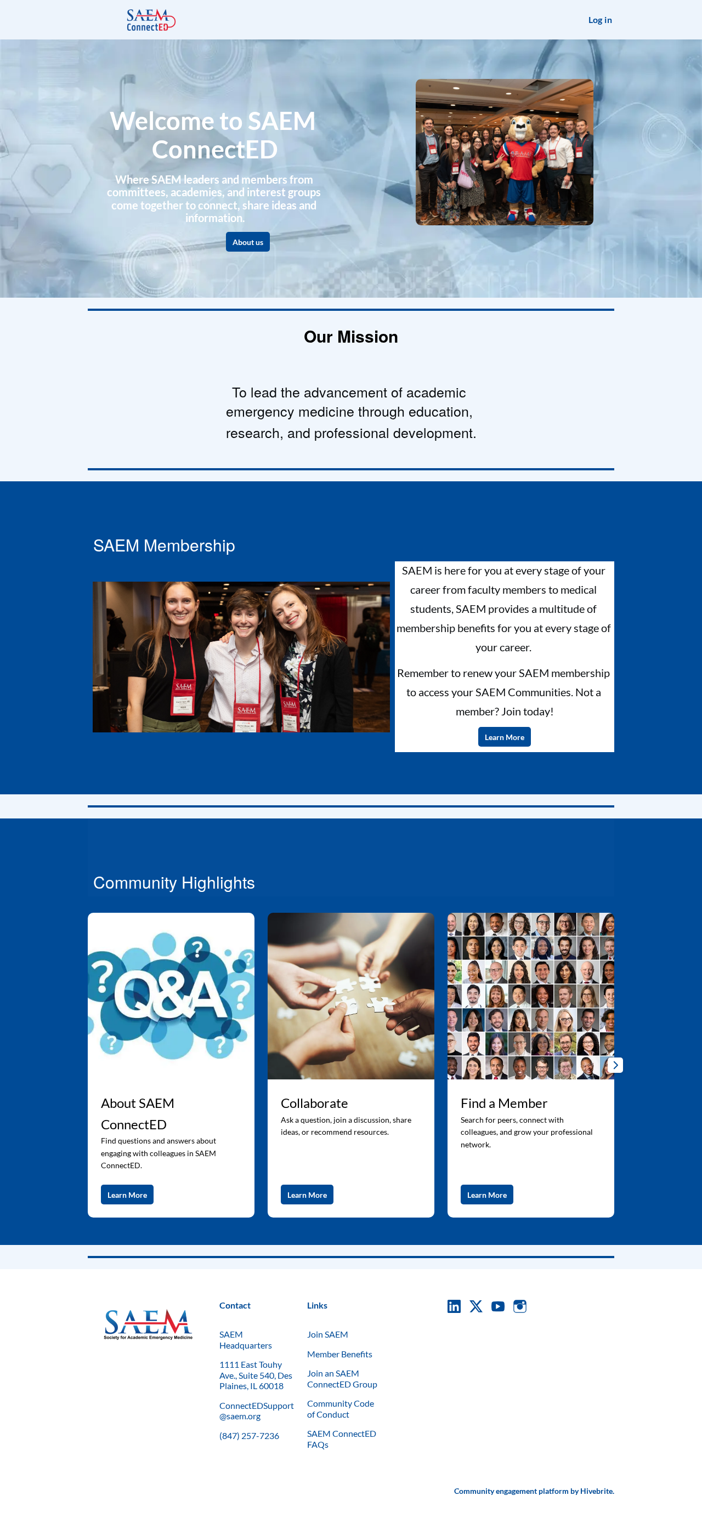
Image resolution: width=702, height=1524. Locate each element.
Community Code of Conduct (340, 1408)
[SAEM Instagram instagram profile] (519, 1306)
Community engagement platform (511, 1490)
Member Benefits (339, 1354)
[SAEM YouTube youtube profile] (498, 1306)
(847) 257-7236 (249, 1435)
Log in (600, 19)
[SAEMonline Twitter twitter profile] (476, 1308)
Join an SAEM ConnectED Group (342, 1378)
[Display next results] (615, 1065)
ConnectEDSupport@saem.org (256, 1410)
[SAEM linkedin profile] (454, 1306)
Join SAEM (327, 1334)
